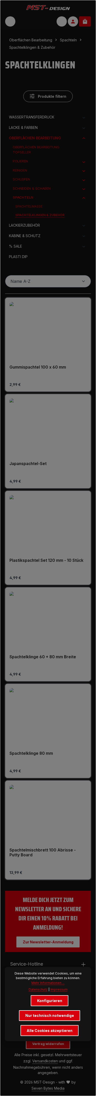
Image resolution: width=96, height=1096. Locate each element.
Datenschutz (38, 989)
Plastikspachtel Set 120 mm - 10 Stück (46, 560)
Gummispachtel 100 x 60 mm (37, 367)
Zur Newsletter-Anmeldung (48, 942)
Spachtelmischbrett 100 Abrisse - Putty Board (42, 852)
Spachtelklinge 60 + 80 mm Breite (42, 656)
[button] (84, 117)
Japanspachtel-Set (28, 463)
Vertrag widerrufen (48, 1044)
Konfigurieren (49, 1000)
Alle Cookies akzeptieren (49, 1030)
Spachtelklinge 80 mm (31, 753)
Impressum (59, 989)
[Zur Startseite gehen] (48, 7)
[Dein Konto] (73, 21)
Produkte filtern (51, 96)
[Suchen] (62, 21)
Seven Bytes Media (48, 1088)
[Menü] (10, 21)
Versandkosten (45, 1061)
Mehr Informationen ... (48, 983)
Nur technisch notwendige (49, 1015)
